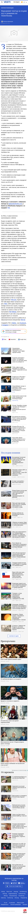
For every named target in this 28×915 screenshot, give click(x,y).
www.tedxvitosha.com (15, 204)
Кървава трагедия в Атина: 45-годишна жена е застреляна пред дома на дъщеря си (19, 360)
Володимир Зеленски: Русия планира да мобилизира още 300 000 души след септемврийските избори (19, 460)
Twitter (14, 323)
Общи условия (20, 902)
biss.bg (13, 391)
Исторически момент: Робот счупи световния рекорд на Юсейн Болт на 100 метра (19, 418)
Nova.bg (5, 893)
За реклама (12, 902)
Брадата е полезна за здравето (10, 701)
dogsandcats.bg (15, 400)
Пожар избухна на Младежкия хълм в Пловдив (18, 514)
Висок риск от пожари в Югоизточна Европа (19, 796)
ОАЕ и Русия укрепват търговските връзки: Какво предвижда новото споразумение (19, 555)
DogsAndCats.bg (13, 893)
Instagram (5, 325)
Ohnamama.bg (13, 895)
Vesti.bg (7, 2)
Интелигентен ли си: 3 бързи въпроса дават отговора (12, 742)
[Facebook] (14, 906)
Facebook (23, 323)
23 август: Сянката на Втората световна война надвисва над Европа (18, 627)
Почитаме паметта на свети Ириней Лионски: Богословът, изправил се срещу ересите (19, 585)
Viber (5, 339)
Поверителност (4, 904)
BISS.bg (6, 895)
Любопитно (14, 589)
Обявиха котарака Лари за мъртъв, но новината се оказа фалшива (19, 524)
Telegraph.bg (24, 897)
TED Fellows (12, 312)
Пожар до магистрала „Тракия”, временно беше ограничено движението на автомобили (18, 856)
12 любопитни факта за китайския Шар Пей (19, 777)
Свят (13, 465)
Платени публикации (7, 8)
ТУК (9, 208)
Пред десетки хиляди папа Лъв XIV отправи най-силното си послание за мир (19, 505)
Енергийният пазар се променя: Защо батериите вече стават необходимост (19, 388)
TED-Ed (23, 320)
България (14, 476)
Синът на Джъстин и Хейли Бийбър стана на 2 (19, 816)
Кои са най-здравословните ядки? (11, 659)
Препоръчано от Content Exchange (19, 770)
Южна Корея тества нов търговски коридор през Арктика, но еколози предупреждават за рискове (19, 494)
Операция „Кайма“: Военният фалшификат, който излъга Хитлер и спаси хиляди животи (19, 606)
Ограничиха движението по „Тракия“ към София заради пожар (18, 350)
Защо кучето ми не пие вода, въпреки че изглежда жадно (19, 397)
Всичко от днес (14, 636)
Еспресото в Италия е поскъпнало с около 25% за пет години (18, 378)
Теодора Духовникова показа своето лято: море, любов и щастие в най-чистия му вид (19, 826)
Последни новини (10, 453)
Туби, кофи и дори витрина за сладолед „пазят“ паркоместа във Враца (19, 369)
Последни (16, 2)
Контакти (25, 904)
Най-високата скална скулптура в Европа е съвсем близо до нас (18, 806)
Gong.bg (16, 891)
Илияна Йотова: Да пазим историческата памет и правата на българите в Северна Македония (19, 429)
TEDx (5, 304)
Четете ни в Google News (15, 886)
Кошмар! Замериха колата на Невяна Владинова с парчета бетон (18, 836)
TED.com (13, 300)
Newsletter (13, 339)
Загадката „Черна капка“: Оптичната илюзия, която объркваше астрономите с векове (19, 617)
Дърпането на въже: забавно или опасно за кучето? (19, 787)
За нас (5, 902)
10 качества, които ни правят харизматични (10, 721)
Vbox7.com (9, 891)
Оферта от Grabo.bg (16, 484)
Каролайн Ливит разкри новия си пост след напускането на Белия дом (18, 439)
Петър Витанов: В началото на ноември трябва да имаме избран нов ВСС (18, 867)
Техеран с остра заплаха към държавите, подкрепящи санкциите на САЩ (18, 595)
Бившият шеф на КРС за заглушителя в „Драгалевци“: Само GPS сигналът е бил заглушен (19, 472)
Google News (23, 339)
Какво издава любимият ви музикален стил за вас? (12, 764)
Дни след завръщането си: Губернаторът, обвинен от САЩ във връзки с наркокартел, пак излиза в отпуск (19, 534)
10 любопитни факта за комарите (11, 679)
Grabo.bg (3, 897)
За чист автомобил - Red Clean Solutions (18, 481)
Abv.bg (3, 891)
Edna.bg (17, 897)
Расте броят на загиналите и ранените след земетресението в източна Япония (19, 545)
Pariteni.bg (10, 897)
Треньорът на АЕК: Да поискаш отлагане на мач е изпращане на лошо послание (19, 845)
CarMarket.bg (22, 893)
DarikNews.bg (23, 891)
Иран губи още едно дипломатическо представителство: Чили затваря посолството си (18, 574)
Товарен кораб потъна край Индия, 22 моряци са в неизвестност (19, 564)
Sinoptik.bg (21, 895)
